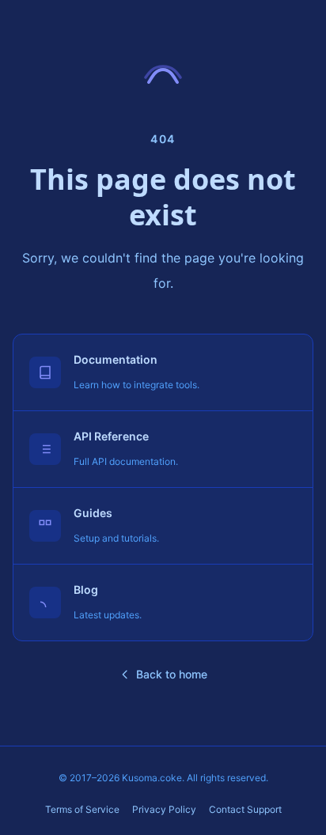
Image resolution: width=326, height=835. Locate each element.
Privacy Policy (164, 809)
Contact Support (245, 809)
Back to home (171, 674)
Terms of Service (82, 809)
